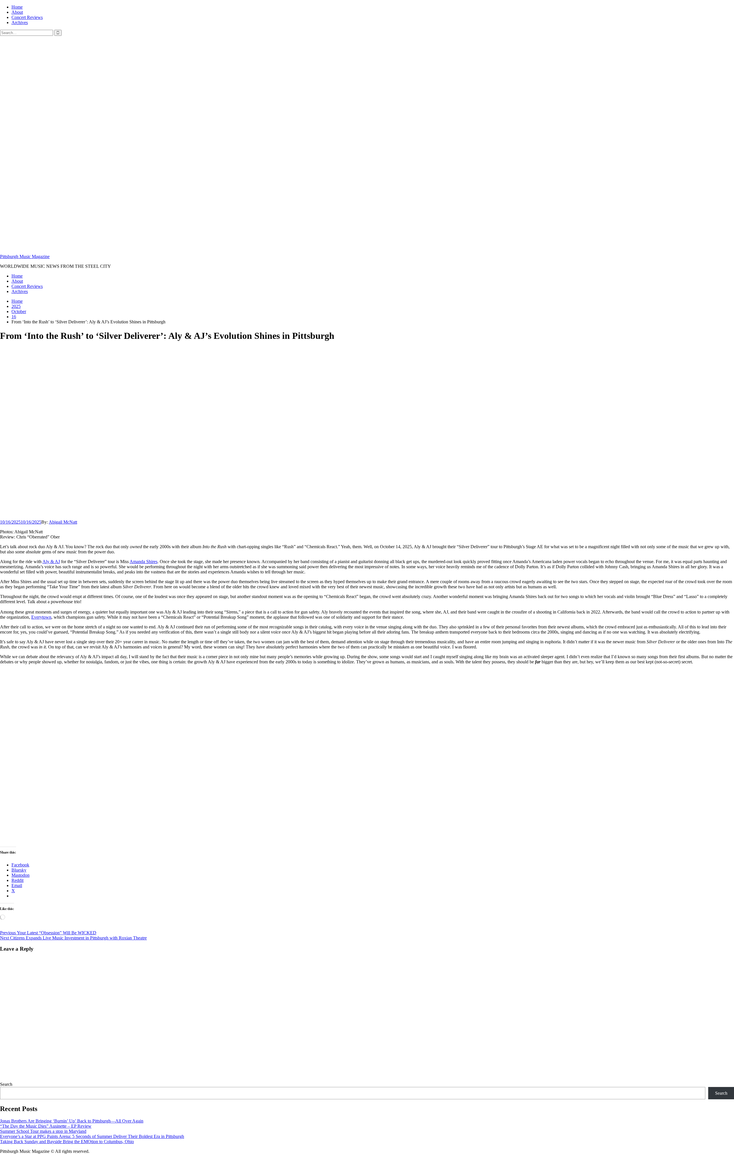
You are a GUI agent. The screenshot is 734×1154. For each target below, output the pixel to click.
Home (17, 7)
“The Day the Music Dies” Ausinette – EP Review (45, 1126)
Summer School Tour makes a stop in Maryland (43, 1131)
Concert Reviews (27, 17)
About (17, 12)
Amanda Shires (143, 561)
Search (6, 1084)
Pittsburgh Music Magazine (25, 256)
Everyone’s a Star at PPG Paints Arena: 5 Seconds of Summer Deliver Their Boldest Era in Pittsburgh (92, 1136)
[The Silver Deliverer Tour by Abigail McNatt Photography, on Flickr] (114, 839)
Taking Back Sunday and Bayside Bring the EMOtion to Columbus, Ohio (67, 1141)
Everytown (41, 617)
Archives (19, 22)
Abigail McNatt (63, 522)
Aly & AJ (51, 561)
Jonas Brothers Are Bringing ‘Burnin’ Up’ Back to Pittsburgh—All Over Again (71, 1120)
